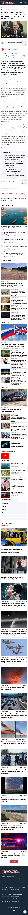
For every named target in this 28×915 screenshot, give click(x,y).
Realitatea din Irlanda (16, 892)
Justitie (5, 249)
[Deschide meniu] (25, 3)
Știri (7, 7)
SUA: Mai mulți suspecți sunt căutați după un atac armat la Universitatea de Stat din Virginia (13, 855)
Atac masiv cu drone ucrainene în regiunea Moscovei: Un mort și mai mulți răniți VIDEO (13, 799)
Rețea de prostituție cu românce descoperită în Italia (11, 410)
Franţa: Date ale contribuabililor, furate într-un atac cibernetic (17, 445)
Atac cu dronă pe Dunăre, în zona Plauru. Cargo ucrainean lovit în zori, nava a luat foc (13, 743)
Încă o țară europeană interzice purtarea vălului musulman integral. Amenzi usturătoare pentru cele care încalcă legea (18, 316)
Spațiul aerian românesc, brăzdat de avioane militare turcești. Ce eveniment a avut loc (14, 661)
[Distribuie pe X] (25, 44)
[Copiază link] (22, 41)
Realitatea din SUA (15, 896)
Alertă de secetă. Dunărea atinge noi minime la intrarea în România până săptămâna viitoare (12, 827)
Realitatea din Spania (14, 889)
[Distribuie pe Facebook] (25, 41)
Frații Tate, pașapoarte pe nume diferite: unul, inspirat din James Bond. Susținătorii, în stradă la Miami (19, 437)
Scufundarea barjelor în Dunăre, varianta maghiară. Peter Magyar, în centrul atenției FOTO (14, 771)
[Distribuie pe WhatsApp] (22, 44)
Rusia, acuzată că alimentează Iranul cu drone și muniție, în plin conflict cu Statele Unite (15, 239)
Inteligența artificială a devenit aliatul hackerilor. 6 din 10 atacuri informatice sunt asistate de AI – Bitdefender (13, 605)
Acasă (4, 7)
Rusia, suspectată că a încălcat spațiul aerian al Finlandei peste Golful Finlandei (14, 163)
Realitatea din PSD (15, 901)
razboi (21, 191)
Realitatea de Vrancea (16, 898)
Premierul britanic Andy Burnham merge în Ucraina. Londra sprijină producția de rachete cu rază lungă (19, 354)
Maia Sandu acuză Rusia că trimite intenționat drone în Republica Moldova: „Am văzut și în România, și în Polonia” (19, 427)
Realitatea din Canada (17, 894)
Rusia (17, 193)
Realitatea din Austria (16, 42)
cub (3, 193)
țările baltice (10, 193)
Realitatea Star (22, 887)
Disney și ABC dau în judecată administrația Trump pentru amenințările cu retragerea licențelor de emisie (15, 246)
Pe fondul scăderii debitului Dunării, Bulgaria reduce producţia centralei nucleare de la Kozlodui (15, 157)
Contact (3, 876)
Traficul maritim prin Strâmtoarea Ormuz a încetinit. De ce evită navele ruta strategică (14, 227)
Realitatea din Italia (5, 896)
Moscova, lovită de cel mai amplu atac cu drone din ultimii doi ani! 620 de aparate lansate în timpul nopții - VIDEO (14, 633)
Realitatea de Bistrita (6, 901)
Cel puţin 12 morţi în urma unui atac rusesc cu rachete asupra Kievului (16, 174)
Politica (3, 229)
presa (22, 193)
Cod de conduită (18, 878)
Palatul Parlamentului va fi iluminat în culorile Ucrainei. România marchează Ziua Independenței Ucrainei (19, 373)
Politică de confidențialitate (7, 878)
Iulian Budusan (23, 767)
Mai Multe (14, 861)
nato (3, 191)
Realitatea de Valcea (6, 898)
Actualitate (11, 7)
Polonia (9, 191)
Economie (6, 235)
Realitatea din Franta (6, 892)
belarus (16, 191)
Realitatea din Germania (6, 894)
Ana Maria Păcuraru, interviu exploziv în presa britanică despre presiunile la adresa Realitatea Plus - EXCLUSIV (15, 253)
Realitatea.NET (5, 887)
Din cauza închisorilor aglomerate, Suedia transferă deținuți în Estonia (12, 578)
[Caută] (21, 2)
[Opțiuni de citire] (25, 912)
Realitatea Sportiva (13, 887)
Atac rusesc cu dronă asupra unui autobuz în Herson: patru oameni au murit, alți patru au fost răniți (12, 551)
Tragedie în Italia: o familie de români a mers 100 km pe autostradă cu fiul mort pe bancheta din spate (14, 715)
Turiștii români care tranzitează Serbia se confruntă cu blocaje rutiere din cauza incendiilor (14, 169)
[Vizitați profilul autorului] (2, 43)
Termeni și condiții (10, 876)
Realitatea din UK (5, 889)
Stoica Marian (23, 575)
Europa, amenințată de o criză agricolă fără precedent (18, 472)
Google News (8, 200)
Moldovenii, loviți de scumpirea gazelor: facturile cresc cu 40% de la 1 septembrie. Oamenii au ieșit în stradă (18, 381)
